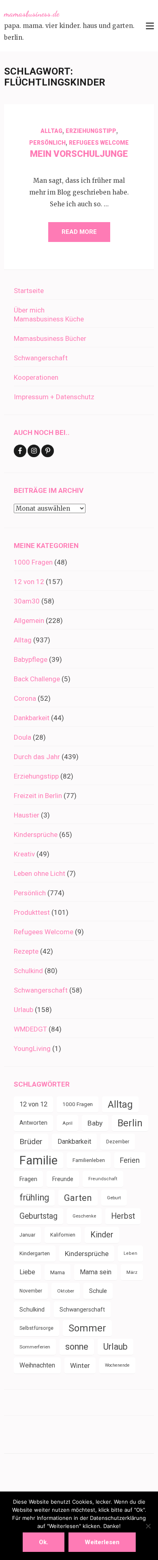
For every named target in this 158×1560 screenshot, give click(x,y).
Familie (38, 1160)
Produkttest (32, 912)
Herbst (123, 1216)
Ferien (130, 1160)
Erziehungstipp (91, 131)
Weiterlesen (102, 1542)
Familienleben (89, 1160)
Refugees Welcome (99, 142)
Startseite (29, 291)
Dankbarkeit (31, 718)
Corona (25, 698)
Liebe (27, 1272)
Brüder (31, 1141)
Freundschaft (102, 1178)
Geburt (114, 1197)
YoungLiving (32, 1048)
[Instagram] (34, 451)
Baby (95, 1123)
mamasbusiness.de (31, 14)
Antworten (33, 1122)
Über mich (29, 310)
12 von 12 (29, 582)
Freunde (62, 1179)
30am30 (27, 601)
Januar (27, 1235)
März (131, 1272)
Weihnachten (37, 1365)
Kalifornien (62, 1235)
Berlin (130, 1123)
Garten (78, 1197)
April (67, 1123)
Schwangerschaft (41, 358)
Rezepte (26, 951)
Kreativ (24, 854)
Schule (98, 1291)
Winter (80, 1365)
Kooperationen (36, 377)
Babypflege (30, 659)
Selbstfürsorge (36, 1328)
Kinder (101, 1234)
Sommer (87, 1328)
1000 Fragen (33, 562)
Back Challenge (37, 679)
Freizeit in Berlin (38, 796)
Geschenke (84, 1216)
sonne (76, 1347)
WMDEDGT (30, 1029)
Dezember (117, 1142)
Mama (57, 1272)
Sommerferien (34, 1347)
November (30, 1291)
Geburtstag (38, 1216)
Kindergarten (34, 1253)
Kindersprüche (36, 834)
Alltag (51, 131)
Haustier (26, 815)
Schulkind (28, 971)
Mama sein (95, 1272)
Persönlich (47, 142)
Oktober (65, 1291)
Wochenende (117, 1365)
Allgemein (29, 620)
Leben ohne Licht (39, 873)
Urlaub (23, 1010)
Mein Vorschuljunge (79, 154)
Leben (130, 1253)
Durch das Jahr (37, 757)
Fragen (28, 1179)
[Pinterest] (47, 451)
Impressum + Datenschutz (54, 397)
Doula (22, 737)
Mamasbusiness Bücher (50, 338)
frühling (34, 1197)
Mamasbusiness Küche (49, 319)
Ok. (43, 1542)
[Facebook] (20, 451)
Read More (79, 231)
